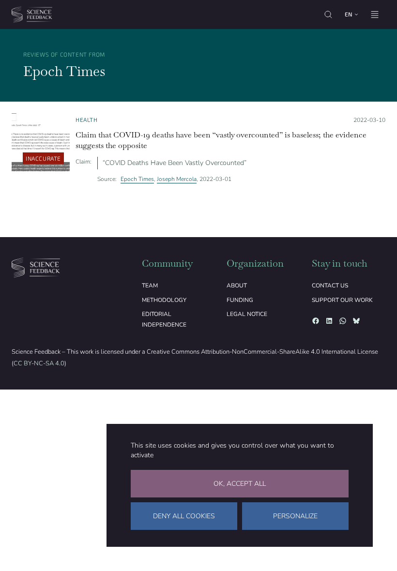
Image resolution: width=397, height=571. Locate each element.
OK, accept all (240, 483)
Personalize (295, 516)
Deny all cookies (184, 516)
